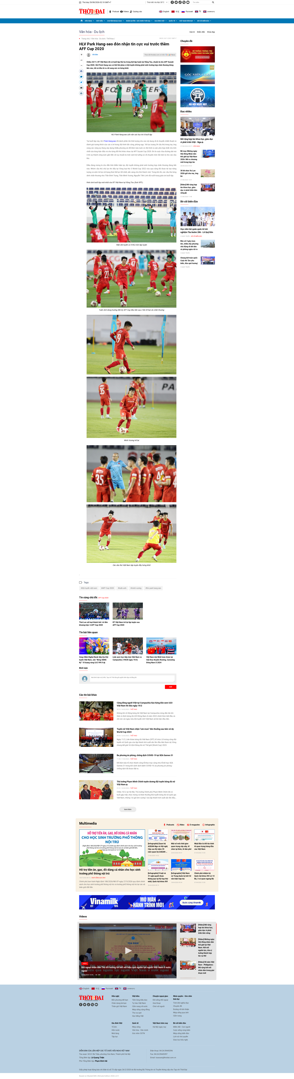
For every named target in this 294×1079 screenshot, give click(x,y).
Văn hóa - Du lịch (92, 32)
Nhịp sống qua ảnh (98, 878)
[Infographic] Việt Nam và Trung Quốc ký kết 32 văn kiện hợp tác (181, 876)
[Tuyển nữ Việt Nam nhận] (96, 737)
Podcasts (170, 825)
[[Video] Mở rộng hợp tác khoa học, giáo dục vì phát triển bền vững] (208, 187)
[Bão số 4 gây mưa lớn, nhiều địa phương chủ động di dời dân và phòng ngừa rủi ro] (208, 244)
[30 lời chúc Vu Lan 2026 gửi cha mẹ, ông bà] (208, 173)
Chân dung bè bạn (119, 1003)
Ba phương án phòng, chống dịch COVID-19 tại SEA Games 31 (145, 755)
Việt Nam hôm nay (186, 21)
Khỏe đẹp (211, 32)
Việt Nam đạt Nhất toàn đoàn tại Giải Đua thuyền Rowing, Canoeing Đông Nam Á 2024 (160, 660)
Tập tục (115, 1036)
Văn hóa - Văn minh (140, 1030)
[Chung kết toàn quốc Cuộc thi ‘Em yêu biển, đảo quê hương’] (208, 260)
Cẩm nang (177, 1016)
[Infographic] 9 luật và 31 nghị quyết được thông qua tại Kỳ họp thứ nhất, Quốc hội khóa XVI (158, 877)
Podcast (115, 11)
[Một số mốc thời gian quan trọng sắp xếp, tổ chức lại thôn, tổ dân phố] (181, 835)
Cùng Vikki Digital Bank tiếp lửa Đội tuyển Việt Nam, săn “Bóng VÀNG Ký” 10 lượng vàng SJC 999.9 (93, 660)
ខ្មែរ (200, 11)
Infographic (210, 825)
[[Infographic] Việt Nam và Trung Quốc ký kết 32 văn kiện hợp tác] (181, 865)
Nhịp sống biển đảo (181, 1033)
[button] (128, 951)
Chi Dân (95, 54)
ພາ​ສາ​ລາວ (211, 11)
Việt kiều (99, 21)
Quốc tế (172, 21)
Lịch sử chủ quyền (180, 1036)
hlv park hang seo (154, 588)
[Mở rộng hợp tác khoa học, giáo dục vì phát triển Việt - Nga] (197, 126)
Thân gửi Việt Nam (119, 1006)
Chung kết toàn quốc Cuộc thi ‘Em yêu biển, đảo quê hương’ (189, 260)
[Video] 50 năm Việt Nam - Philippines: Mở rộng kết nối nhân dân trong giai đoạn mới (206, 967)
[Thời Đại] (92, 11)
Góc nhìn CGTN (138, 1033)
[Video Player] (128, 950)
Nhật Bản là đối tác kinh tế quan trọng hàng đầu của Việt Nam (204, 846)
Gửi (170, 687)
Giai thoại (157, 1003)
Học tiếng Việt (137, 1016)
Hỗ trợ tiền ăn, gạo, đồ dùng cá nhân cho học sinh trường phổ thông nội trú (109, 871)
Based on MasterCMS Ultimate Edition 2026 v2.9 (99, 1076)
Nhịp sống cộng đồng (141, 1009)
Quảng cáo (137, 11)
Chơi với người (158, 1006)
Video (182, 825)
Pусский (189, 11)
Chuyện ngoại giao (114, 21)
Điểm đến (201, 32)
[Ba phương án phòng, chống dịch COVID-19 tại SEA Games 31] (96, 763)
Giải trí (192, 32)
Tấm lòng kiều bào (139, 1000)
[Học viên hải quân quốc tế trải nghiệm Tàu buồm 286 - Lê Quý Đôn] (197, 216)
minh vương (136, 588)
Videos (126, 11)
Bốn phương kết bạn (120, 1000)
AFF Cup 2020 (108, 588)
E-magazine (195, 825)
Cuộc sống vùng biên (181, 1030)
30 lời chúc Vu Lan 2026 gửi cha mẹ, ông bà (189, 173)
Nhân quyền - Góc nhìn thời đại (138, 21)
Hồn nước (116, 1030)
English (166, 11)
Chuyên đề (186, 41)
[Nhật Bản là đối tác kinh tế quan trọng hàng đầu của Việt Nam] (204, 835)
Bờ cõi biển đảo (203, 21)
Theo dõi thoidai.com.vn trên (154, 55)
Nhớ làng (115, 1033)
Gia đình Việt (160, 21)
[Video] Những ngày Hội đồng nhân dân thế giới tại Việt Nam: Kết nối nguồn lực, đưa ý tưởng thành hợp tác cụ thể (206, 947)
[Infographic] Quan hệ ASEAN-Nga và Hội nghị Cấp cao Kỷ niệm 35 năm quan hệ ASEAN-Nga (158, 848)
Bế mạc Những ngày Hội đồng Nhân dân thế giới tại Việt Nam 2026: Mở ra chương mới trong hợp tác (188, 156)
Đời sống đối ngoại (160, 1000)
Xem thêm (127, 809)
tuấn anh (122, 588)
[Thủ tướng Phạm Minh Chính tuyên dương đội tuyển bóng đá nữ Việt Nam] (96, 789)
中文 (177, 12)
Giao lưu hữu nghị (180, 1040)
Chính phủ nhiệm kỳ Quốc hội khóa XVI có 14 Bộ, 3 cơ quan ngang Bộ (204, 876)
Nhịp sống (136, 1027)
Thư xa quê (136, 1013)
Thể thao (110, 39)
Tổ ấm (114, 1027)
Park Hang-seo (110, 141)
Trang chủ (85, 39)
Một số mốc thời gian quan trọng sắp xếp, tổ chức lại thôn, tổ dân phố (181, 846)
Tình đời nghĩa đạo (181, 1003)
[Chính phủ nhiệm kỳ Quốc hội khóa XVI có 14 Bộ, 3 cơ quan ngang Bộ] (204, 865)
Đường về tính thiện (181, 1009)
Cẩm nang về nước (139, 1006)
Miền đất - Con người (181, 1027)
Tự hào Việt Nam (139, 1003)
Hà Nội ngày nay (159, 1027)
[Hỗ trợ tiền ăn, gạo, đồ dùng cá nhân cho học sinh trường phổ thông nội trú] (112, 847)
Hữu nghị (88, 21)
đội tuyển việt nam (89, 588)
